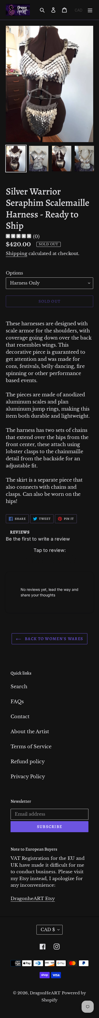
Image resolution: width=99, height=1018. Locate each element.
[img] (18, 236)
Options (14, 273)
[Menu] (90, 10)
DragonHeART (45, 992)
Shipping (16, 253)
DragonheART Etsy (33, 898)
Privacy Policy (28, 777)
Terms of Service (31, 747)
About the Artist (30, 732)
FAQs (17, 702)
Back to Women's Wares (53, 639)
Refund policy (28, 762)
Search (19, 687)
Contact (20, 717)
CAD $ (48, 929)
